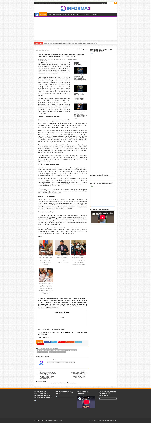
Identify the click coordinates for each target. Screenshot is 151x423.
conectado (60, 382)
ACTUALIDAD (66, 14)
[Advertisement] (75, 29)
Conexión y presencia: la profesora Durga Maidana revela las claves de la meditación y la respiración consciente (80, 114)
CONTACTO (86, 3)
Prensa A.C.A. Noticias (42, 352)
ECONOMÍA (79, 14)
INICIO (37, 14)
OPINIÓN (73, 14)
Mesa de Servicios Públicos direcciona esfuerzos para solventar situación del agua (57, 350)
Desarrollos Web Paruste (110, 420)
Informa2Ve (41, 59)
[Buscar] (115, 3)
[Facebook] (99, 3)
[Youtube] (104, 3)
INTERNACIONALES (57, 14)
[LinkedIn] (102, 3)
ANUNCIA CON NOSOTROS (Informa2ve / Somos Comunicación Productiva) (65, 3)
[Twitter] (101, 3)
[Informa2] (75, 8)
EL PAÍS (49, 14)
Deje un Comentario (73, 59)
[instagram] (106, 3)
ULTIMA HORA (63, 59)
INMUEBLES (95, 14)
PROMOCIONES (87, 14)
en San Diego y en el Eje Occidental (49, 348)
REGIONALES (43, 14)
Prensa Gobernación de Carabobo (57, 352)
